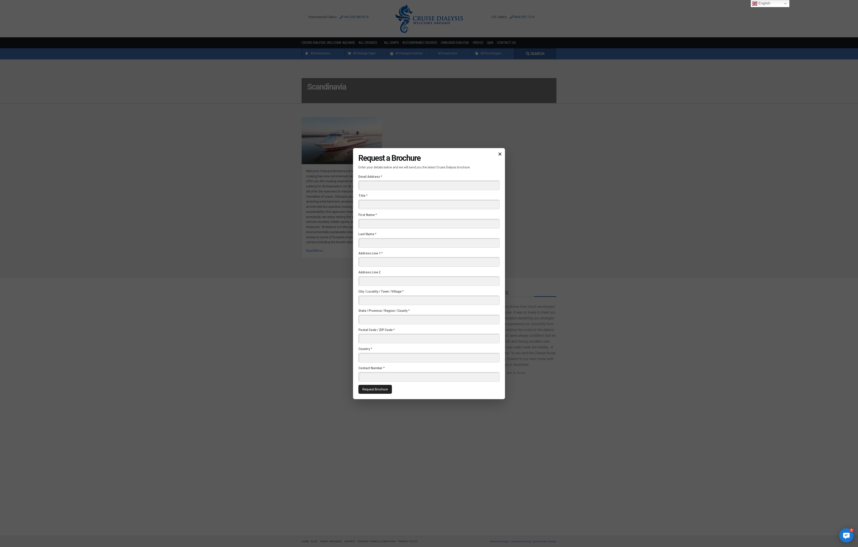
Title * (362, 195)
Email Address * (370, 176)
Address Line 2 (369, 272)
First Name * (367, 215)
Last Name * (367, 234)
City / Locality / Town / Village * (381, 291)
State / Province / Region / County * (384, 310)
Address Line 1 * (370, 253)
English (763, 3)
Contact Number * (371, 368)
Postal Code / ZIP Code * (376, 329)
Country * (365, 349)
